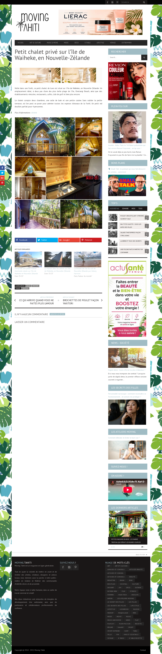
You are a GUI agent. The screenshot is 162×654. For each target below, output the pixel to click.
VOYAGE (110, 638)
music (128, 616)
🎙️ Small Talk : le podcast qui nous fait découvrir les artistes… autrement (127, 170)
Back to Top (140, 555)
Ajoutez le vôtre (57, 314)
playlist (110, 624)
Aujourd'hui (114, 208)
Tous (140, 208)
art (108, 566)
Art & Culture (35, 43)
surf (126, 631)
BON (131, 580)
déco (128, 587)
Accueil (21, 43)
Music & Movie (52, 43)
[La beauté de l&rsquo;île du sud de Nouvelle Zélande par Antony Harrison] (87, 259)
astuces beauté (136, 569)
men (134, 613)
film (123, 591)
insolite (134, 595)
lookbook (124, 609)
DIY (120, 587)
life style (135, 606)
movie (119, 616)
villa (109, 634)
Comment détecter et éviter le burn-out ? (124, 438)
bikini (122, 580)
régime (110, 627)
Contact (143, 650)
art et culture (121, 566)
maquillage (123, 613)
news (128, 620)
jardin (110, 598)
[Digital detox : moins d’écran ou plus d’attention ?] (127, 358)
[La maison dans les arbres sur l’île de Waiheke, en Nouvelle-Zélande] (58, 259)
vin (117, 634)
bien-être (111, 580)
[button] (45, 137)
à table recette (135, 638)
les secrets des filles (116, 606)
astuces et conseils (116, 577)
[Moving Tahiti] (34, 22)
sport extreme (113, 631)
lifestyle (111, 609)
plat (137, 620)
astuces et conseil (115, 573)
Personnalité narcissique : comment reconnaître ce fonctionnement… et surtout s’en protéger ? (127, 395)
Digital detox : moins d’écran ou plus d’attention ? (126, 370)
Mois (133, 208)
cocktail (123, 584)
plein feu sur (124, 624)
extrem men (112, 591)
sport (130, 627)
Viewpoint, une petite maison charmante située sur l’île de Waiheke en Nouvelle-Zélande (26, 271)
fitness (133, 591)
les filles (133, 602)
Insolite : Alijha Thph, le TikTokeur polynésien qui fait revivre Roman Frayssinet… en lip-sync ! (126, 146)
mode (109, 616)
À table (88, 43)
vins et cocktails (131, 634)
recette (138, 624)
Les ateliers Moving (123, 431)
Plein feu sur (119, 106)
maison (25, 288)
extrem (138, 587)
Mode (66, 43)
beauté (132, 577)
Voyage (113, 43)
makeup (110, 613)
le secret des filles (115, 602)
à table (121, 638)
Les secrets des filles (124, 387)
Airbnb (34, 112)
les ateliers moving (125, 598)
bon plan (111, 584)
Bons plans (118, 162)
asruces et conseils (116, 569)
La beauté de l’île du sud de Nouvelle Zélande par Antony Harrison (85, 271)
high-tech (122, 595)
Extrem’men (126, 43)
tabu (135, 631)
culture (135, 584)
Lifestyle (100, 43)
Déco (77, 43)
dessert (110, 587)
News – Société (120, 342)
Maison (35, 286)
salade (121, 627)
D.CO (29, 286)
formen (110, 595)
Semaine (125, 208)
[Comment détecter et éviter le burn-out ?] (127, 450)
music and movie (114, 620)
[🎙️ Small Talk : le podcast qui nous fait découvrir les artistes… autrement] (127, 185)
